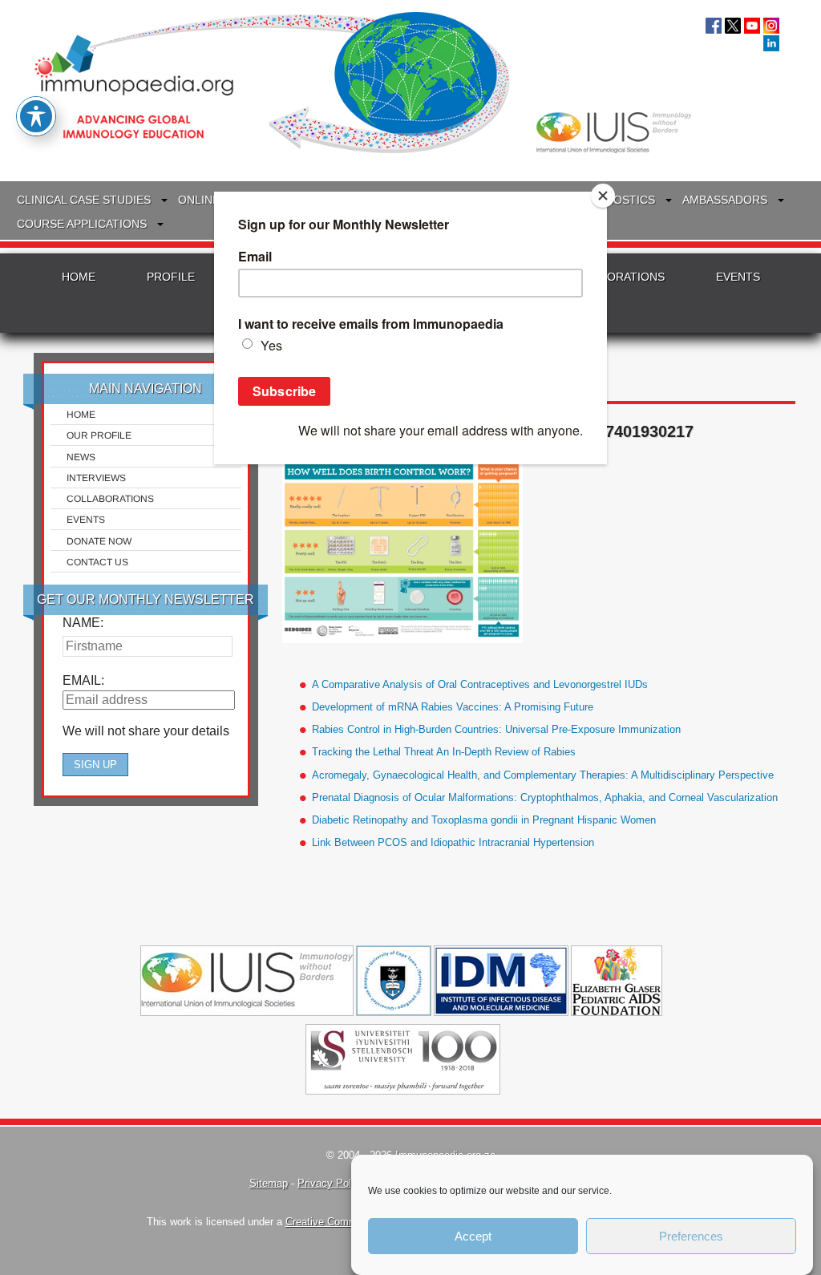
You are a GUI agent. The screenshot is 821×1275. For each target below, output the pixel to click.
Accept (473, 1236)
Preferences (691, 1236)
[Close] (603, 196)
